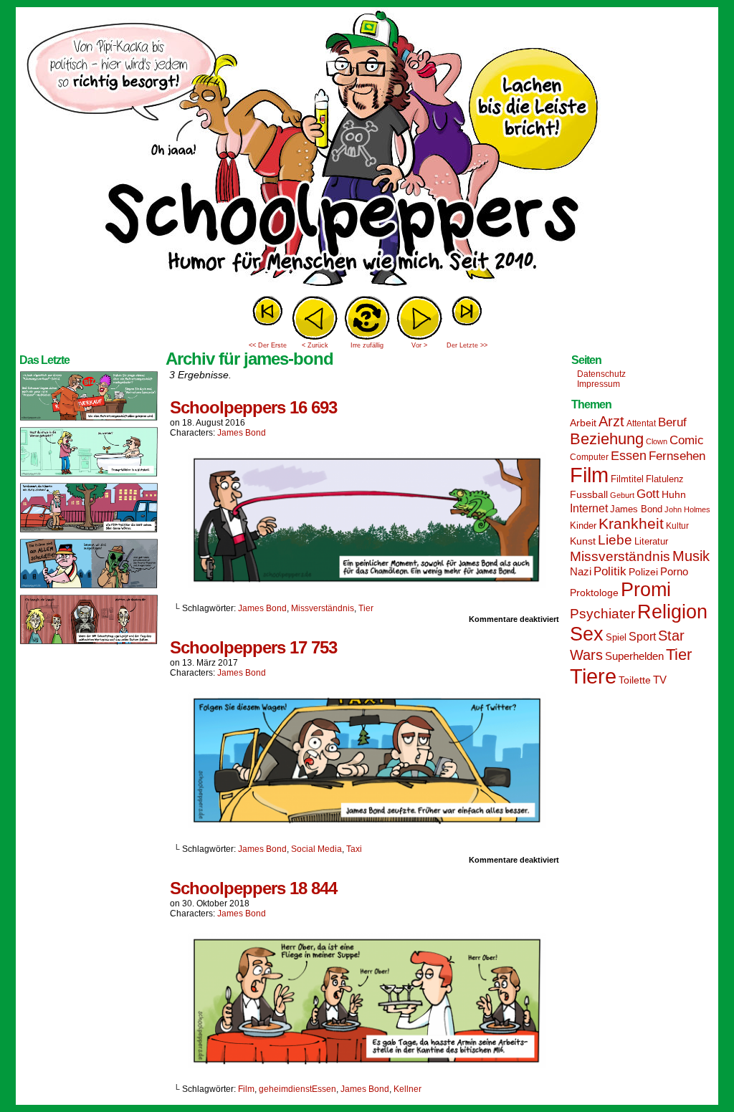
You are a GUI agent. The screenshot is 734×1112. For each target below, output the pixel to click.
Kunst (583, 541)
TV (660, 680)
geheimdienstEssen (297, 1089)
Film (246, 1089)
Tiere (593, 676)
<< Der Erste (268, 345)
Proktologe (594, 592)
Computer (589, 457)
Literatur (651, 542)
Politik (610, 571)
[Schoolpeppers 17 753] (367, 824)
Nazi (580, 571)
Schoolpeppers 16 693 (253, 407)
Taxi (354, 849)
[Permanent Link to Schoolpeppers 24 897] (89, 588)
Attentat (641, 423)
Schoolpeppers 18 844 (253, 888)
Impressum (598, 384)
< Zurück (315, 345)
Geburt (622, 495)
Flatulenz (665, 479)
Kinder (583, 526)
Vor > (419, 345)
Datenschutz (601, 374)
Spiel (616, 638)
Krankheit (631, 523)
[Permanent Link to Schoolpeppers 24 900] (89, 420)
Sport (642, 637)
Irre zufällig (367, 345)
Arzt (611, 421)
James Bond (241, 433)
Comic (686, 440)
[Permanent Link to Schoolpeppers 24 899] (89, 476)
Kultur (677, 526)
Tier (365, 608)
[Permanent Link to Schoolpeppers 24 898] (89, 532)
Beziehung (607, 439)
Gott (648, 494)
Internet (589, 508)
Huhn (674, 494)
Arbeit (583, 422)
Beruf (672, 422)
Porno (674, 571)
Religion (672, 612)
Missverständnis (322, 608)
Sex (587, 634)
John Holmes (687, 509)
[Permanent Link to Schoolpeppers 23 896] (89, 643)
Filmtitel (627, 479)
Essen (629, 456)
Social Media (316, 849)
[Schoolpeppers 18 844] (367, 1064)
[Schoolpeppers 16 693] (367, 584)
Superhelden (634, 656)
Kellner (407, 1089)
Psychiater (602, 613)
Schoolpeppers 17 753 (253, 647)
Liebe (615, 539)
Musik (691, 556)
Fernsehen (677, 456)
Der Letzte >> (467, 345)
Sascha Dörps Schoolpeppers (367, 150)
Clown (656, 441)
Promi (646, 589)
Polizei (643, 571)
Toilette (635, 680)
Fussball (589, 494)
